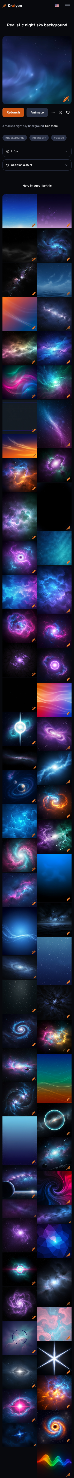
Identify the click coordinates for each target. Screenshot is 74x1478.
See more (51, 126)
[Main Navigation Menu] (67, 5)
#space (59, 137)
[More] (53, 112)
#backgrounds (14, 137)
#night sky (39, 137)
